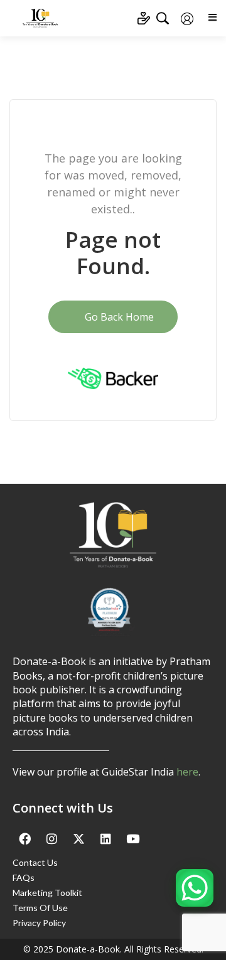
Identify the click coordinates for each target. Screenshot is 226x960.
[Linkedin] (105, 839)
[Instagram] (51, 839)
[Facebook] (24, 839)
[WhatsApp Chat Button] (194, 888)
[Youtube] (132, 839)
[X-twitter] (78, 839)
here (187, 772)
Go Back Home (118, 317)
